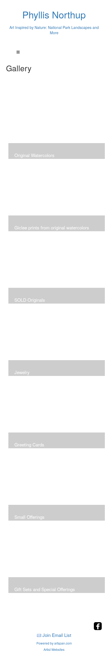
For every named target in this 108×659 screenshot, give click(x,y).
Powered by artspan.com (54, 643)
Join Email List (56, 635)
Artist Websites (54, 649)
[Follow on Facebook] (98, 628)
